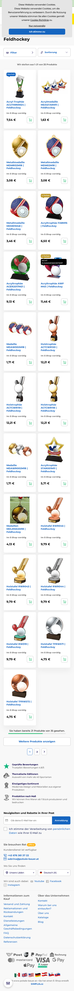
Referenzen (10, 941)
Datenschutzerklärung (17, 937)
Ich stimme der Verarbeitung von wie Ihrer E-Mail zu (39, 830)
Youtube (39, 881)
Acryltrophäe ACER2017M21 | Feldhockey (15, 286)
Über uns (43, 913)
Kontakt (8, 916)
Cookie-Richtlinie (39, 20)
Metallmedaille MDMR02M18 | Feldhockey (15, 165)
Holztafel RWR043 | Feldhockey (18, 588)
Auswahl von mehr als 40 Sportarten (32, 777)
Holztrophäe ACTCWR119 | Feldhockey (14, 407)
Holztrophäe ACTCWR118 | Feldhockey (49, 407)
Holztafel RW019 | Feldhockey (17, 645)
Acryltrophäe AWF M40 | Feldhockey (52, 285)
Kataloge (43, 917)
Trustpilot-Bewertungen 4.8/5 (28, 767)
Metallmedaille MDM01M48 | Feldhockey (15, 225)
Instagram (14, 884)
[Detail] (30, 120)
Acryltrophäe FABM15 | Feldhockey (54, 224)
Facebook (55, 881)
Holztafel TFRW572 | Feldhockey (18, 703)
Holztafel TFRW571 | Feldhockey (53, 645)
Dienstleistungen (14, 920)
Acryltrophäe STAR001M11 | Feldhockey (49, 468)
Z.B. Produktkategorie (25, 38)
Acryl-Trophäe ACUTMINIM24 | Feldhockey (15, 104)
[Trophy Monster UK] (24, 974)
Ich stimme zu (37, 31)
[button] (20, 52)
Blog (40, 921)
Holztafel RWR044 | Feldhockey (53, 588)
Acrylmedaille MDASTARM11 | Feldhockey (50, 104)
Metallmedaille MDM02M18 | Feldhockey (50, 165)
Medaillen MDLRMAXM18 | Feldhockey (16, 528)
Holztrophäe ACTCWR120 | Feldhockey (49, 347)
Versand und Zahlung (17, 904)
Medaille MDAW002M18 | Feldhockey (16, 347)
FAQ (6, 932)
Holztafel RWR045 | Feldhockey (53, 527)
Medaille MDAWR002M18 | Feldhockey (17, 468)
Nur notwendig (37, 25)
